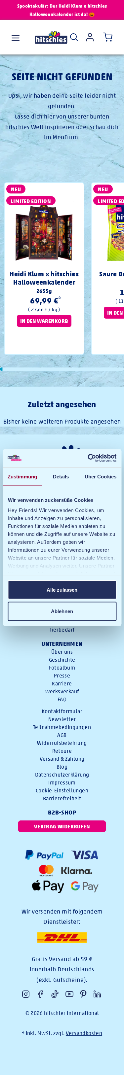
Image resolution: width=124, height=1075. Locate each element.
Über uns (62, 652)
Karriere (62, 683)
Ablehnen (62, 611)
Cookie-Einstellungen (62, 790)
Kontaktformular (62, 711)
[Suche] (74, 37)
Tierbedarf (62, 630)
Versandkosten (84, 1033)
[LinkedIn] (97, 994)
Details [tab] (61, 476)
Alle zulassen (62, 589)
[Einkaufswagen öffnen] (106, 37)
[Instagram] (26, 994)
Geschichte (62, 660)
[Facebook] (40, 994)
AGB (61, 735)
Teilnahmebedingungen (62, 727)
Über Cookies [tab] (100, 476)
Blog (62, 767)
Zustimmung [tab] (22, 476)
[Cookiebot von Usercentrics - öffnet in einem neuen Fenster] (88, 458)
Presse (62, 676)
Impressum (62, 783)
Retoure (62, 751)
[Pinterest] (83, 994)
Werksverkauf (62, 691)
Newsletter (62, 719)
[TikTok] (55, 994)
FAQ (62, 699)
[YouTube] (69, 994)
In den (44, 320)
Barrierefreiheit (62, 798)
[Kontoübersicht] (90, 37)
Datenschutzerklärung (62, 775)
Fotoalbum (62, 668)
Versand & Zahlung (62, 759)
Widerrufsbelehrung (62, 743)
